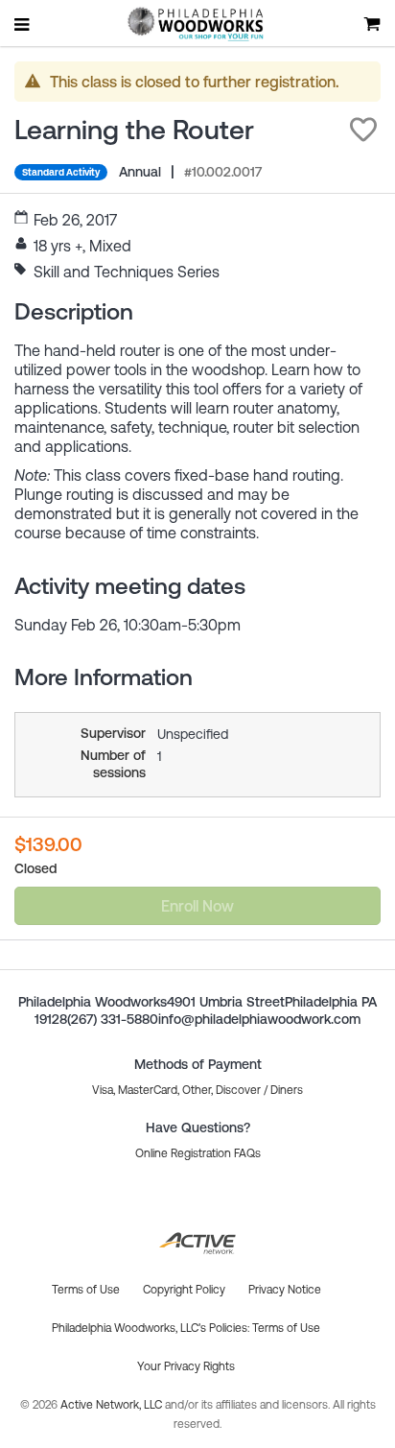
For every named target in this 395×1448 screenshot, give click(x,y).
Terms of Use (286, 1328)
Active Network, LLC (112, 1405)
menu (23, 24)
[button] (363, 129)
